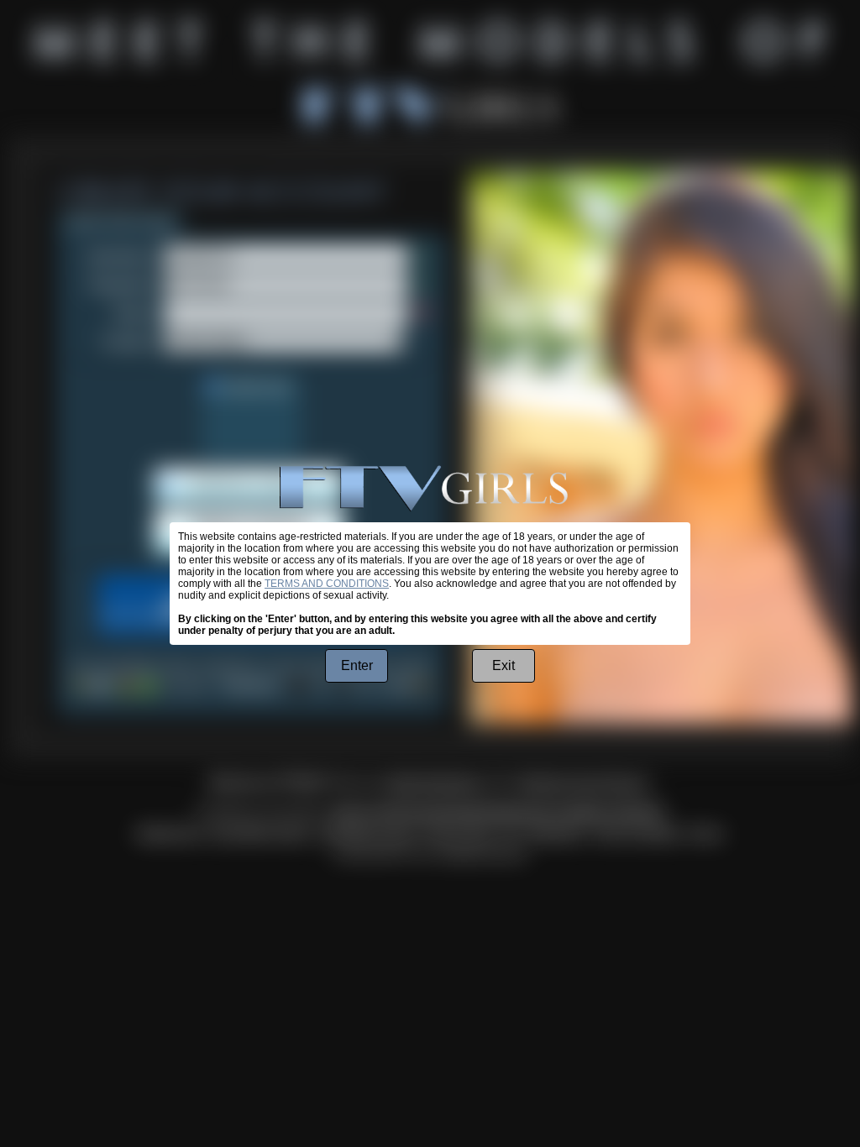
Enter (357, 665)
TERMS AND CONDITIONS (327, 583)
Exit (503, 665)
